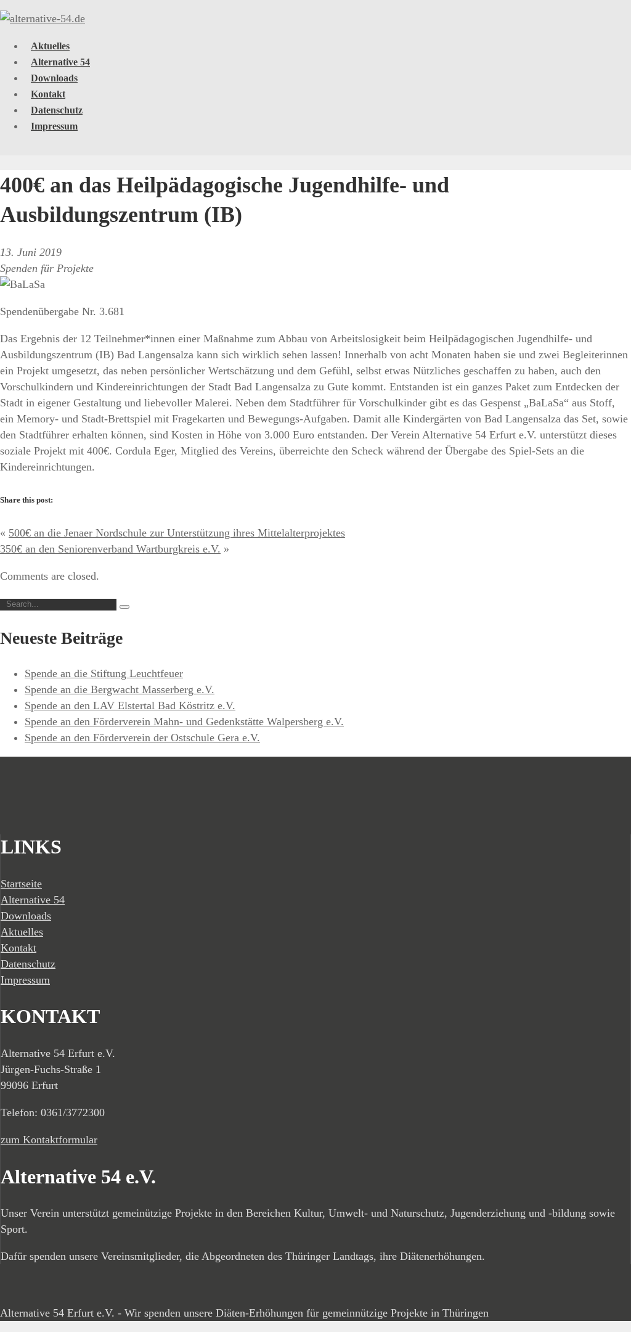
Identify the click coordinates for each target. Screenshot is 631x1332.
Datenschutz (57, 110)
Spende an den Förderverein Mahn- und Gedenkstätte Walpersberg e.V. (184, 721)
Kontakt (48, 94)
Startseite (21, 884)
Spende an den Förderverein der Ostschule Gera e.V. (142, 737)
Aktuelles (50, 46)
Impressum (54, 126)
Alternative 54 (60, 62)
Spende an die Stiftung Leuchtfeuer (104, 673)
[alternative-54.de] (42, 18)
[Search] (124, 607)
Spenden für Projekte (47, 268)
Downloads (54, 78)
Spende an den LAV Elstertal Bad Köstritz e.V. (130, 705)
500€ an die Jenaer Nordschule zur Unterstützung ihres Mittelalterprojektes (177, 533)
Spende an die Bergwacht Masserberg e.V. (119, 689)
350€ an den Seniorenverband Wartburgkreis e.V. (110, 549)
